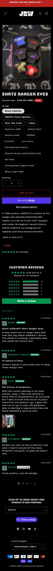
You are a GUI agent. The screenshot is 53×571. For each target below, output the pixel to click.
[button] (5, 14)
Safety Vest (36, 130)
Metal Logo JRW (15, 172)
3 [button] (27, 483)
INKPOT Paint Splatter (18, 117)
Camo (32, 123)
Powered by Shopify (35, 566)
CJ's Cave (29, 142)
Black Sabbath (13, 111)
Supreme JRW (14, 130)
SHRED (32, 136)
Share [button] (8, 245)
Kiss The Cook (13, 123)
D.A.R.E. (11, 142)
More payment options (26, 207)
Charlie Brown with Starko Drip (24, 154)
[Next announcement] (48, 3)
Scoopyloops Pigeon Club (21, 166)
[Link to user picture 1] (8, 421)
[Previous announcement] (5, 3)
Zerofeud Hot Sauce (17, 148)
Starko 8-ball (14, 136)
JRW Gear (21, 566)
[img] (8, 318)
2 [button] (23, 483)
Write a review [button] (26, 301)
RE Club (11, 160)
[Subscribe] (44, 510)
